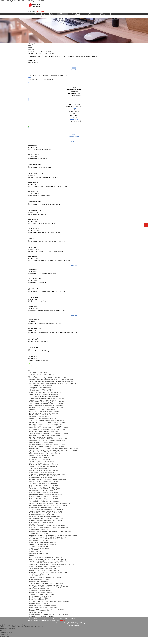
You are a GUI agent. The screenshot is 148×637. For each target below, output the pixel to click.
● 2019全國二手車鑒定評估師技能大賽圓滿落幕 (39, 548)
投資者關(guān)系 (48, 16)
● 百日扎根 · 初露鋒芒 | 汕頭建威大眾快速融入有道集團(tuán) (42, 607)
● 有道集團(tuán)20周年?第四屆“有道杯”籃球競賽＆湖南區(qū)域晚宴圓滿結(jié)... (47, 479)
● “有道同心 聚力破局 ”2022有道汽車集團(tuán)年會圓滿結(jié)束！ (44, 453)
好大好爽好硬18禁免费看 (6, 632)
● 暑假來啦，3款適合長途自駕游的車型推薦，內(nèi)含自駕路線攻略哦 (45, 424)
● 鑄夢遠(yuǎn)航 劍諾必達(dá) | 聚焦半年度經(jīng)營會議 (42, 605)
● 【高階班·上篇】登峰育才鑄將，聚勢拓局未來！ (40, 598)
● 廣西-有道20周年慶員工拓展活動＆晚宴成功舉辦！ (40, 477)
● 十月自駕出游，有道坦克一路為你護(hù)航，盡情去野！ (42, 389)
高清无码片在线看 (4, 634)
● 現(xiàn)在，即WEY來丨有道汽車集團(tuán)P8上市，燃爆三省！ (44, 562)
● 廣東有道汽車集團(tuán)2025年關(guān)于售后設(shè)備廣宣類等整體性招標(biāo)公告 (49, 378)
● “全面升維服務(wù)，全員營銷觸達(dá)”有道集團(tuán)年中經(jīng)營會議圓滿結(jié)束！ (49, 503)
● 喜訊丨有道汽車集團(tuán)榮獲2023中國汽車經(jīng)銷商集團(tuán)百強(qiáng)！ (48, 444)
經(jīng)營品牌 (76, 14)
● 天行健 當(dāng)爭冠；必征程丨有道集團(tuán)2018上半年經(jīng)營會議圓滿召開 (48, 561)
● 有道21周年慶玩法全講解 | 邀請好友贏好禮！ (39, 416)
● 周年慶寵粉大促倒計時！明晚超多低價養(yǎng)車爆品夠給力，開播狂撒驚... (46, 403)
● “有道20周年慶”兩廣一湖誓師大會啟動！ (38, 500)
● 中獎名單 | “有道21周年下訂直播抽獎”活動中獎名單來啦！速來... (44, 409)
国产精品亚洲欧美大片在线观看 (7, 628)
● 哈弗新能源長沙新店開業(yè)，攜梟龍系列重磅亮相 (40, 442)
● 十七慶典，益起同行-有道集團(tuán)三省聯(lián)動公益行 (42, 542)
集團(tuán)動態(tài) (32, 44)
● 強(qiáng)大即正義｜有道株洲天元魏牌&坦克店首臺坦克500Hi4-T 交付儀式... (47, 420)
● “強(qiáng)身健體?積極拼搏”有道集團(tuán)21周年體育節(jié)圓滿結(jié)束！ (46, 398)
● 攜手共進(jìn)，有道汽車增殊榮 (36, 551)
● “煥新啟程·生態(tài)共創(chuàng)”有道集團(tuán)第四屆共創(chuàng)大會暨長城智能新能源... (51, 381)
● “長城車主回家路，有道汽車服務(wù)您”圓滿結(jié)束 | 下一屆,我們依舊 (45, 577)
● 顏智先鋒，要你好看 (33, 550)
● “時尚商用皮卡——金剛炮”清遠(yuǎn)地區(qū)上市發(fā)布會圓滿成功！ (45, 516)
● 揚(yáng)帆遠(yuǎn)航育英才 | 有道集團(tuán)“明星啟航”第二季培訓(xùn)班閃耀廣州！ (49, 601)
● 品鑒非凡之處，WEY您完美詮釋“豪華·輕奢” (38, 611)
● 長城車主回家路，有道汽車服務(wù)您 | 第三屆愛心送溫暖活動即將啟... (45, 585)
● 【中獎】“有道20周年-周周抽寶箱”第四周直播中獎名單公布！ (43, 487)
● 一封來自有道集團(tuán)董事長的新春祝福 (38, 579)
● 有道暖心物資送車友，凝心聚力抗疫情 (37, 524)
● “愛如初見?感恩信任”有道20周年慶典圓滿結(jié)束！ (41, 468)
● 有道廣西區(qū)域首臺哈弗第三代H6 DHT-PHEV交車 (41, 463)
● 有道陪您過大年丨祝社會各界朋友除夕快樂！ (39, 581)
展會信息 (30, 45)
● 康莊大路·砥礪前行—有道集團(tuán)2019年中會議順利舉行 (42, 544)
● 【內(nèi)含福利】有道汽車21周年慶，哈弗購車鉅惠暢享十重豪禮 (44, 411)
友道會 (34, 16)
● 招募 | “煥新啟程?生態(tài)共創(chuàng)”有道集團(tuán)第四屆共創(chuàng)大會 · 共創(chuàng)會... (52, 383)
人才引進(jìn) (53, 618)
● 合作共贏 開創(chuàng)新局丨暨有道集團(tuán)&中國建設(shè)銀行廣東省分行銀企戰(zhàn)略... (51, 564)
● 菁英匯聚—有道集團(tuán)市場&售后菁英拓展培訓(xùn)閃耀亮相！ (44, 566)
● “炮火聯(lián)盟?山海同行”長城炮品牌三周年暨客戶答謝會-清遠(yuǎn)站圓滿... (47, 474)
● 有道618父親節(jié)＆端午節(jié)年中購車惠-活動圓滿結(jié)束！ (43, 431)
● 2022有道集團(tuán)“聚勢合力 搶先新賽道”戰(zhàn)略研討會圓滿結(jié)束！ (46, 525)
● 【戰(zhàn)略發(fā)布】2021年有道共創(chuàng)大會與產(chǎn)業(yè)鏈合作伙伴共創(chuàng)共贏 (52, 535)
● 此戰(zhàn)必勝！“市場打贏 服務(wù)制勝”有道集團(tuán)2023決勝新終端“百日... (48, 439)
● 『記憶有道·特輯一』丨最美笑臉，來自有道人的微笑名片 (42, 594)
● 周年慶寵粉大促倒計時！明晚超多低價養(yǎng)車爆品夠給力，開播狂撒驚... (46, 402)
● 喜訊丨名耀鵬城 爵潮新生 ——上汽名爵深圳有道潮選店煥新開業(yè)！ (46, 407)
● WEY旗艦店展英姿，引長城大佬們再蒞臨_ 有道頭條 (41, 616)
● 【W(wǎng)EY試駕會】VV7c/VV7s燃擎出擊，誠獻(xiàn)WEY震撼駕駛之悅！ (47, 609)
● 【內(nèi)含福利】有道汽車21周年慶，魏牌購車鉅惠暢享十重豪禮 (44, 413)
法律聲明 (73, 618)
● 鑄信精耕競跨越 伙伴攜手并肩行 (36, 612)
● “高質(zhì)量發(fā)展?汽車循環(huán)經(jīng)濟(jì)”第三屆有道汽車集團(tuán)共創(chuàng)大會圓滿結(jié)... (54, 450)
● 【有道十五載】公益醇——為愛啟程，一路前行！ (40, 596)
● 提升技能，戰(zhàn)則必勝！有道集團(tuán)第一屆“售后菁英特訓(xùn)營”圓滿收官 (48, 427)
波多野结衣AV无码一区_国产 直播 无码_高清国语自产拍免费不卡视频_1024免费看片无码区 (22, 1)
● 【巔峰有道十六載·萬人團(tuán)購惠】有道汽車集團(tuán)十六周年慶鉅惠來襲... (47, 559)
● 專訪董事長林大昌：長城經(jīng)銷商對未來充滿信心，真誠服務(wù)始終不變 (47, 537)
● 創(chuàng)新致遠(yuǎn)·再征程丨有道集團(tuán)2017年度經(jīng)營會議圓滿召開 (48, 587)
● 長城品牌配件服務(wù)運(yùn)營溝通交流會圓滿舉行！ (41, 490)
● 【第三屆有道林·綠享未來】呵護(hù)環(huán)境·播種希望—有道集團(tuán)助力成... (48, 572)
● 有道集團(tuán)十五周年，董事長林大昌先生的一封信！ (41, 592)
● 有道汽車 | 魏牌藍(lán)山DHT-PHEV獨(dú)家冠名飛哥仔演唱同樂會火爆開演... (47, 440)
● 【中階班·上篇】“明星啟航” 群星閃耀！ (37, 599)
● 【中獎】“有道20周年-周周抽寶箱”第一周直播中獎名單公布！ (43, 498)
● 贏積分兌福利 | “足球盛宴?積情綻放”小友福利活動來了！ (42, 461)
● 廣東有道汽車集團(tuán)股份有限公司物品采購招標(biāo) (42, 568)
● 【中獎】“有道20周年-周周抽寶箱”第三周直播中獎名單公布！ (43, 492)
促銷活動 (30, 47)
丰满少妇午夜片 (4, 630)
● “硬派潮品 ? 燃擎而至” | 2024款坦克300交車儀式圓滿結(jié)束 (43, 396)
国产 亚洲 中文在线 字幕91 (6, 636)
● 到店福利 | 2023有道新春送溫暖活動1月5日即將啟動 (41, 455)
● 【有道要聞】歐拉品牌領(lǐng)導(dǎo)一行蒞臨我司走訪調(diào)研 (44, 507)
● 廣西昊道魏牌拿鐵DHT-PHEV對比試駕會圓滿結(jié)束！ (41, 472)
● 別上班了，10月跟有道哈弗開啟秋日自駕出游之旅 (40, 387)
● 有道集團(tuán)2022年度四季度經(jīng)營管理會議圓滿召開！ (43, 466)
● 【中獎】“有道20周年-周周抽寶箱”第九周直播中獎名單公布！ (43, 464)
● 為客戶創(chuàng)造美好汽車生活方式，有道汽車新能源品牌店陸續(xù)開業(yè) (47, 422)
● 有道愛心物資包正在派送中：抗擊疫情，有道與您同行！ (42, 522)
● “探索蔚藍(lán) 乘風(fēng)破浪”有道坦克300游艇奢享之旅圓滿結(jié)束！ (45, 494)
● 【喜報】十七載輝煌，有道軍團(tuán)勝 (38, 540)
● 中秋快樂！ (31, 555)
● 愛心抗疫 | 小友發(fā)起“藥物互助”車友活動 (38, 457)
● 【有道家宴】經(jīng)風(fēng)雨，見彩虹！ (38, 553)
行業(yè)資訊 (31, 49)
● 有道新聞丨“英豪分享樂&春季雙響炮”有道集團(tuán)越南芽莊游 (43, 570)
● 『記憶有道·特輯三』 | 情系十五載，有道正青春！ (40, 590)
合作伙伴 (43, 618)
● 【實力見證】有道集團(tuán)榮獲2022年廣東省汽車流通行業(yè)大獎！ (45, 518)
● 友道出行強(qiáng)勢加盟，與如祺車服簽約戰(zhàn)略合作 (42, 483)
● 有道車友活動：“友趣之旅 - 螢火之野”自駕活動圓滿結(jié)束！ (43, 437)
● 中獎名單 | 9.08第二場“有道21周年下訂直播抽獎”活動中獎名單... (44, 400)
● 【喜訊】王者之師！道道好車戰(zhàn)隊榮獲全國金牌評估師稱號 (44, 435)
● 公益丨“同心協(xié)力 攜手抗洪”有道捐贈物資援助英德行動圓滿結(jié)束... (46, 509)
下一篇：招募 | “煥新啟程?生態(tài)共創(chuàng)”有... (42, 374)
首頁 (34, 14)
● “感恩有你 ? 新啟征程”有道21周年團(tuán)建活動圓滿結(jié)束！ (43, 394)
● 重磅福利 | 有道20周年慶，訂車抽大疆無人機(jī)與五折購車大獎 (43, 501)
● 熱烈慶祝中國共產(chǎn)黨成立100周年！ (38, 533)
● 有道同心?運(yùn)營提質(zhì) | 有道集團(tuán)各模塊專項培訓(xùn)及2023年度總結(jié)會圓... (51, 379)
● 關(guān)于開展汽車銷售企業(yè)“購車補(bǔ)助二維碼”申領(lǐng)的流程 (45, 538)
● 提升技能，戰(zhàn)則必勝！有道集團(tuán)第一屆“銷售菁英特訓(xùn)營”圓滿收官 (48, 433)
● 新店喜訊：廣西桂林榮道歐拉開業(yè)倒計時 (39, 529)
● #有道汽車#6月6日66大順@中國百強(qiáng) (39, 546)
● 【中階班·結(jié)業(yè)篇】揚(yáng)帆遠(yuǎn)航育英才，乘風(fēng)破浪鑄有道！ (48, 614)
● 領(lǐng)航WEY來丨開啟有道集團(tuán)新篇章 (39, 588)
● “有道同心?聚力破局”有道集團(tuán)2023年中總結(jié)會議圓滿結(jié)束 (45, 426)
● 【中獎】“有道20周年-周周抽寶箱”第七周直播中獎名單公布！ (43, 476)
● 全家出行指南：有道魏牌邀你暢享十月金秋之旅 (39, 390)
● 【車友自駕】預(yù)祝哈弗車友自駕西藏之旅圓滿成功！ (41, 514)
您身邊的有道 (103, 14)
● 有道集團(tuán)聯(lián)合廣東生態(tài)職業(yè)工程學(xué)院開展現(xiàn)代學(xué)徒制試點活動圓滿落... (53, 448)
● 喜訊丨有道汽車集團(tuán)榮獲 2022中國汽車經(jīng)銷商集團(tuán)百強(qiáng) (47, 505)
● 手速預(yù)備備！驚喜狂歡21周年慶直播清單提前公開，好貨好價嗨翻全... (46, 405)
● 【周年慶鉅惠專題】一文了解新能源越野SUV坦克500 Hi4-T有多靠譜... (45, 415)
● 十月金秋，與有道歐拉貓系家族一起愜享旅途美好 (40, 385)
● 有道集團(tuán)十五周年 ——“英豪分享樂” (38, 603)
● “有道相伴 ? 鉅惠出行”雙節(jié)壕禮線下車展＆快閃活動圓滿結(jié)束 (44, 392)
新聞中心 (62, 14)
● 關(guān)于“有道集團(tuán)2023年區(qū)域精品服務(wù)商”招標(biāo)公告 (46, 452)
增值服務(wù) (90, 14)
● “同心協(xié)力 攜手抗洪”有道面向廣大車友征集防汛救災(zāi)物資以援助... (46, 511)
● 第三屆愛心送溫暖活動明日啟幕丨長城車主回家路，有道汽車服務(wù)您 (45, 583)
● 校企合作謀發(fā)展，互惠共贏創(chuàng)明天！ (40, 574)
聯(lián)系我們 (63, 618)
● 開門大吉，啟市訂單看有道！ (35, 575)
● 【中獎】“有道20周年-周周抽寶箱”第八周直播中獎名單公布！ (43, 470)
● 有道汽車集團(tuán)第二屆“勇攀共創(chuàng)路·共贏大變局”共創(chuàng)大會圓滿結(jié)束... (50, 531)
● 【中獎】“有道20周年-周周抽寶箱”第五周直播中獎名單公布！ (43, 485)
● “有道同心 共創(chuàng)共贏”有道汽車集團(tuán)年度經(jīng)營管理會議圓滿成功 (48, 527)
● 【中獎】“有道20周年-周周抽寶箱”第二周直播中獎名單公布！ (43, 496)
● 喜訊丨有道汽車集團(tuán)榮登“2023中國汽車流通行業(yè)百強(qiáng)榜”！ (46, 429)
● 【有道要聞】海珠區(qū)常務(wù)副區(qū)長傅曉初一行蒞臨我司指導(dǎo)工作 (47, 513)
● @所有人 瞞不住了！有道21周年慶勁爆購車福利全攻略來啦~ (43, 418)
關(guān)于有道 (48, 14)
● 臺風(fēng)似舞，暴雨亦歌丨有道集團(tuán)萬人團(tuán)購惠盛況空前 (45, 557)
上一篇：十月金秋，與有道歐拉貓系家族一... (38, 372)
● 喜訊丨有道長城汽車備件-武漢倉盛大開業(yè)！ (39, 459)
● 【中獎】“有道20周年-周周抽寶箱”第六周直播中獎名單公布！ (43, 481)
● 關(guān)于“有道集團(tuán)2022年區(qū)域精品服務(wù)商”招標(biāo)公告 (46, 520)
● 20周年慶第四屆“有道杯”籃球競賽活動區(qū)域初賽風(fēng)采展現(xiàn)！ (47, 489)
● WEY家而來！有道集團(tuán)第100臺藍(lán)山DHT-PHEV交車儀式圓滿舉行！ (47, 446)
